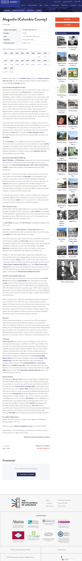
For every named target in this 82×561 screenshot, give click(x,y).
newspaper (11, 141)
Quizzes (46, 5)
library (18, 260)
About (47, 500)
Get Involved (57, 2)
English (66, 559)
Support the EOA (67, 2)
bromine (17, 83)
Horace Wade (24, 389)
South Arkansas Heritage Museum (30, 370)
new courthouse (36, 211)
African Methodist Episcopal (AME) (23, 165)
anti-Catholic (8, 223)
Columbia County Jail (17, 365)
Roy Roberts (30, 398)
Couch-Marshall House (29, 363)
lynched (7, 234)
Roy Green (35, 405)
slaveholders (6, 137)
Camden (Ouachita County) (35, 132)
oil (11, 83)
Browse (23, 5)
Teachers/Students (32, 5)
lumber (18, 200)
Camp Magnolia (22, 281)
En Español (73, 5)
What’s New (65, 5)
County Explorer (55, 5)
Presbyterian (20, 160)
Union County (24, 241)
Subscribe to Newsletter (64, 500)
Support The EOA (62, 503)
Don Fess (32, 403)
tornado (5, 283)
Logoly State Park (8, 341)
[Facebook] (61, 557)
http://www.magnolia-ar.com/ (23, 426)
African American (33, 229)
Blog (41, 5)
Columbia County (25, 78)
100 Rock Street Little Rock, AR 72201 (21, 550)
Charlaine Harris (18, 393)
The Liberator (27, 223)
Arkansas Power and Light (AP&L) (25, 386)
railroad (5, 184)
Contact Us (49, 503)
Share (68, 25)
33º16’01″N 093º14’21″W (29, 30)
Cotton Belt (27, 176)
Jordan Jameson (21, 229)
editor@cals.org (62, 550)
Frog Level (26, 92)
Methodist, (10, 160)
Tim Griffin (11, 413)
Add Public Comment (27, 474)
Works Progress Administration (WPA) (15, 264)
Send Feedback (44, 448)
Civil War (46, 144)
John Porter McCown (40, 151)
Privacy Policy (61, 506)
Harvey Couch (17, 379)
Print (68, 19)
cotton (13, 132)
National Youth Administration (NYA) (29, 272)
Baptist (5, 160)
